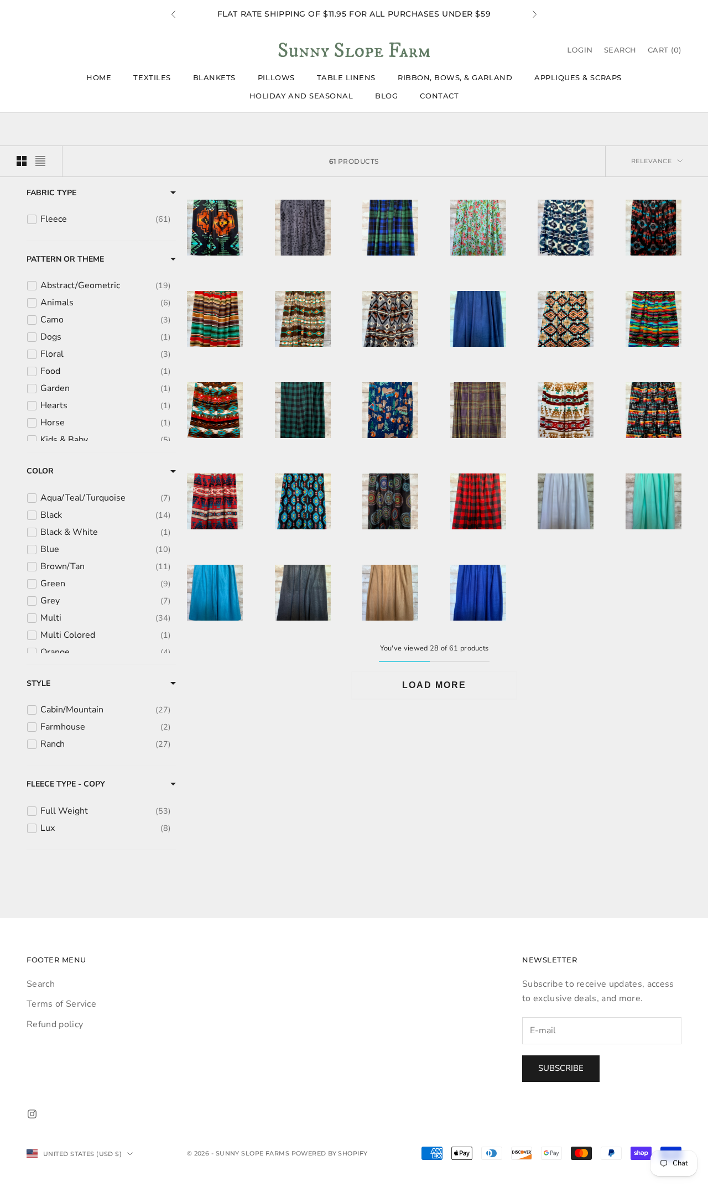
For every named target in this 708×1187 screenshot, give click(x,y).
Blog (386, 95)
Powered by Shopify (329, 1153)
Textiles (151, 77)
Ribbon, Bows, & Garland (455, 77)
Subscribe (561, 1068)
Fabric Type (51, 193)
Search (41, 984)
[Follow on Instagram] (32, 1114)
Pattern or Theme (65, 259)
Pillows (276, 77)
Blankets (214, 77)
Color (40, 471)
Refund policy (55, 1024)
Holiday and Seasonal (301, 95)
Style (38, 683)
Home (98, 77)
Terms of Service (61, 1004)
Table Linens (346, 77)
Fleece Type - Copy (66, 784)
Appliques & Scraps (578, 77)
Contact (439, 95)
